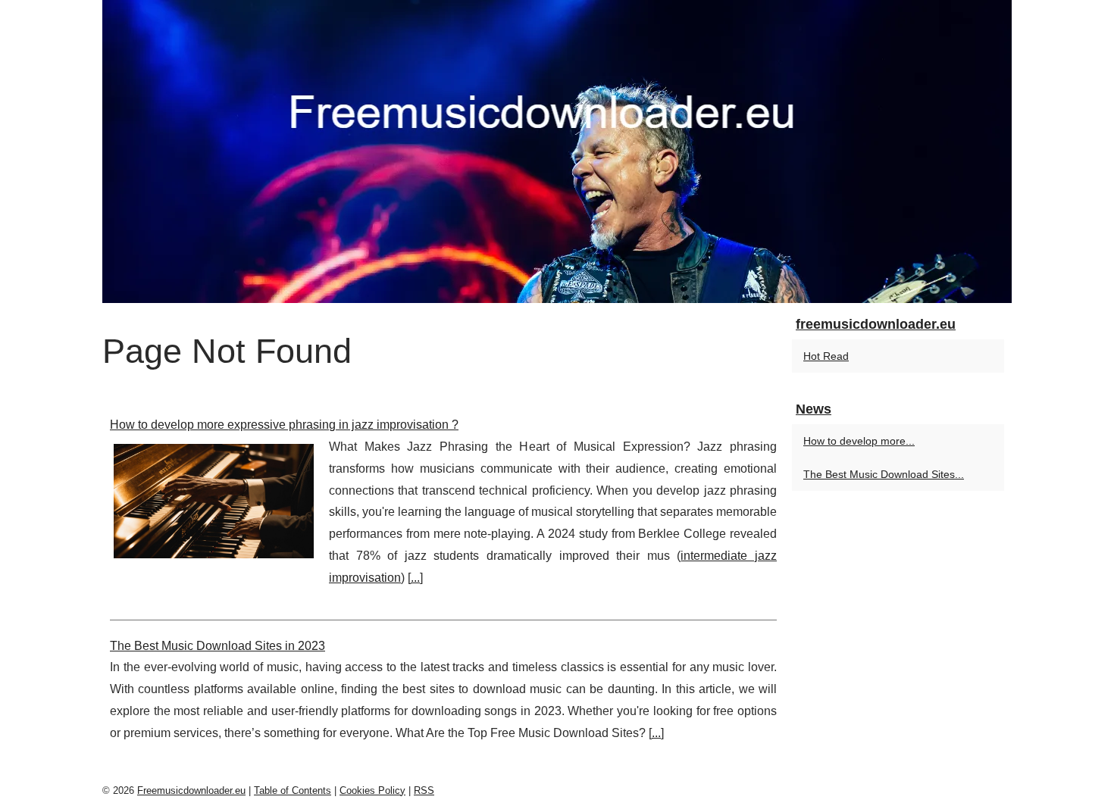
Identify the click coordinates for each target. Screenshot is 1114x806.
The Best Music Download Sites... (883, 474)
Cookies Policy (372, 790)
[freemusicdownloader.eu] (557, 151)
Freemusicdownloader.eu (191, 790)
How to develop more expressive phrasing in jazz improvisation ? (284, 424)
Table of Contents (292, 790)
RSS (424, 790)
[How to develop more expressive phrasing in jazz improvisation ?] (214, 499)
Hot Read (826, 356)
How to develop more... (859, 441)
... (415, 577)
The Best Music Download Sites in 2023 (217, 645)
